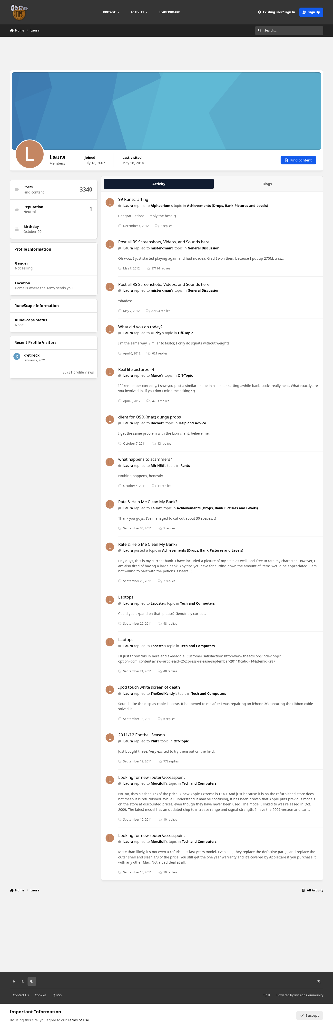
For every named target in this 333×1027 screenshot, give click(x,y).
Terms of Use (78, 1020)
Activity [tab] (158, 184)
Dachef (156, 423)
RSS (59, 995)
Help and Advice (192, 423)
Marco (156, 375)
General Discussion (203, 248)
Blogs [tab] (267, 184)
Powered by (299, 995)
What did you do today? (140, 327)
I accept (312, 1015)
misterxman (161, 248)
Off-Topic (185, 333)
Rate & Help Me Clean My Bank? (147, 501)
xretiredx (31, 355)
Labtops (125, 597)
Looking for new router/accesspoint (151, 777)
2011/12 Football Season (141, 735)
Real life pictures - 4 (136, 369)
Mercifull (158, 783)
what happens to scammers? (145, 459)
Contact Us (21, 995)
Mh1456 (157, 465)
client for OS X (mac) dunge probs (149, 417)
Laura (128, 205)
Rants (185, 465)
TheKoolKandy (163, 693)
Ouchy (156, 333)
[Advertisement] (166, 53)
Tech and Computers (197, 603)
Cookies (40, 995)
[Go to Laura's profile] (110, 202)
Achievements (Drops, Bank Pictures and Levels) (227, 205)
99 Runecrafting (133, 199)
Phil (154, 741)
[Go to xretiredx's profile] (16, 356)
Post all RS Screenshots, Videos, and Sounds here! (164, 242)
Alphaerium (160, 205)
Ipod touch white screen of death (149, 687)
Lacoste (157, 603)
